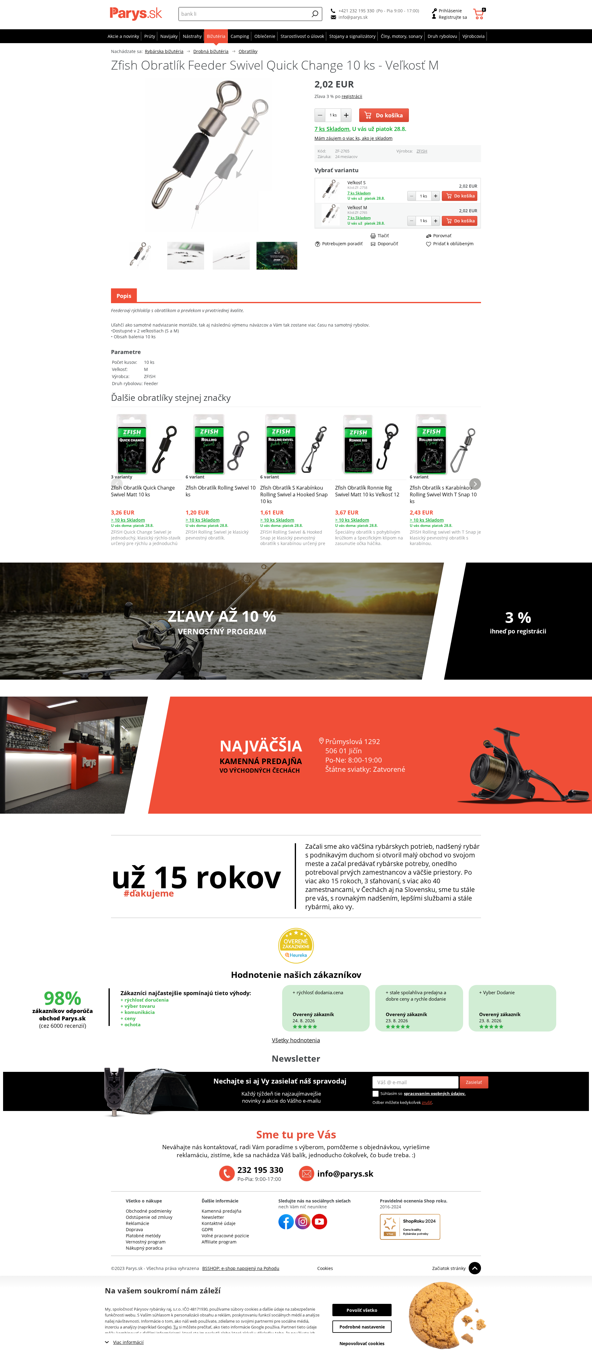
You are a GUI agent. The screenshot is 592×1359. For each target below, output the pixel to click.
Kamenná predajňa (221, 1211)
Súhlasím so (391, 1093)
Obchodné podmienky (148, 1211)
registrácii (352, 96)
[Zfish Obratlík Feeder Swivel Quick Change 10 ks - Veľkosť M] (330, 224)
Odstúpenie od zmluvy (149, 1217)
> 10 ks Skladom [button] (128, 520)
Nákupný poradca (144, 1248)
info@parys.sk (353, 17)
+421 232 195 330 (356, 11)
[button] (315, 13)
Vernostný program (146, 1242)
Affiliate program (219, 1242)
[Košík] (479, 14)
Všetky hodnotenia (296, 1040)
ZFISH (422, 151)
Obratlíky (248, 51)
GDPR (207, 1229)
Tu (175, 1327)
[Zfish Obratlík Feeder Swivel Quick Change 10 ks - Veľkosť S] (330, 199)
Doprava (134, 1229)
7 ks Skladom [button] (331, 128)
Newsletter (213, 1217)
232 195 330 (260, 1169)
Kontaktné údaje (219, 1223)
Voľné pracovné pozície (225, 1236)
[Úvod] (137, 14)
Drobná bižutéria (210, 51)
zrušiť (427, 1102)
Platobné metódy (143, 1236)
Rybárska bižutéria (164, 51)
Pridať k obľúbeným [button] (453, 243)
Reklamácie (137, 1223)
